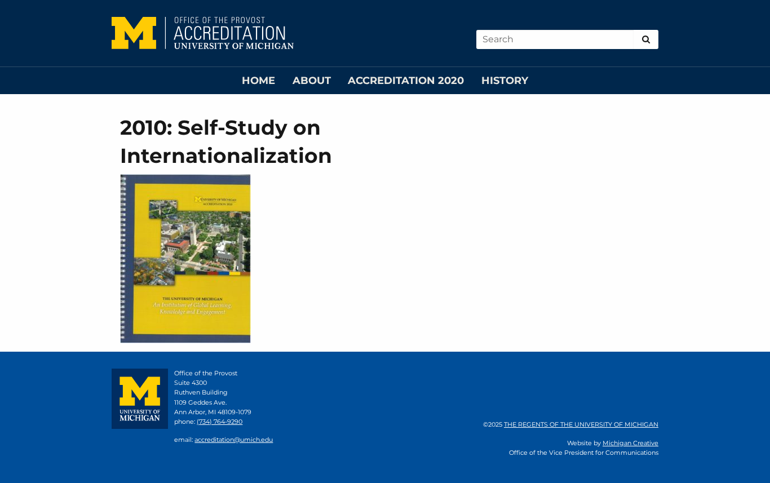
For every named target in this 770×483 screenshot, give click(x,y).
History (504, 80)
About (312, 80)
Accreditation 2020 (406, 80)
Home (258, 80)
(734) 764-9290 (219, 422)
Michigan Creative (630, 443)
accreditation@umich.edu (233, 440)
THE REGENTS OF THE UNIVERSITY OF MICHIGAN (581, 424)
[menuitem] (258, 81)
